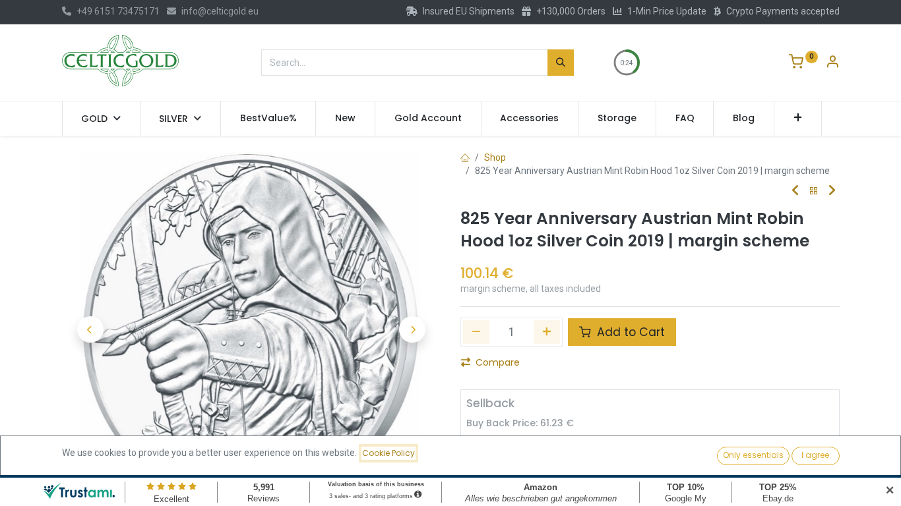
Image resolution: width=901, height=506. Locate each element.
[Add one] (547, 332)
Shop (495, 157)
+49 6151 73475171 (118, 11)
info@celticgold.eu (220, 11)
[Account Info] (832, 63)
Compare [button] (498, 362)
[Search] (560, 62)
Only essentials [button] (753, 455)
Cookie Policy (388, 453)
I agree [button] (815, 455)
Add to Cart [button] (629, 332)
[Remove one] (476, 332)
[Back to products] (814, 191)
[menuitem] (268, 118)
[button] (797, 118)
